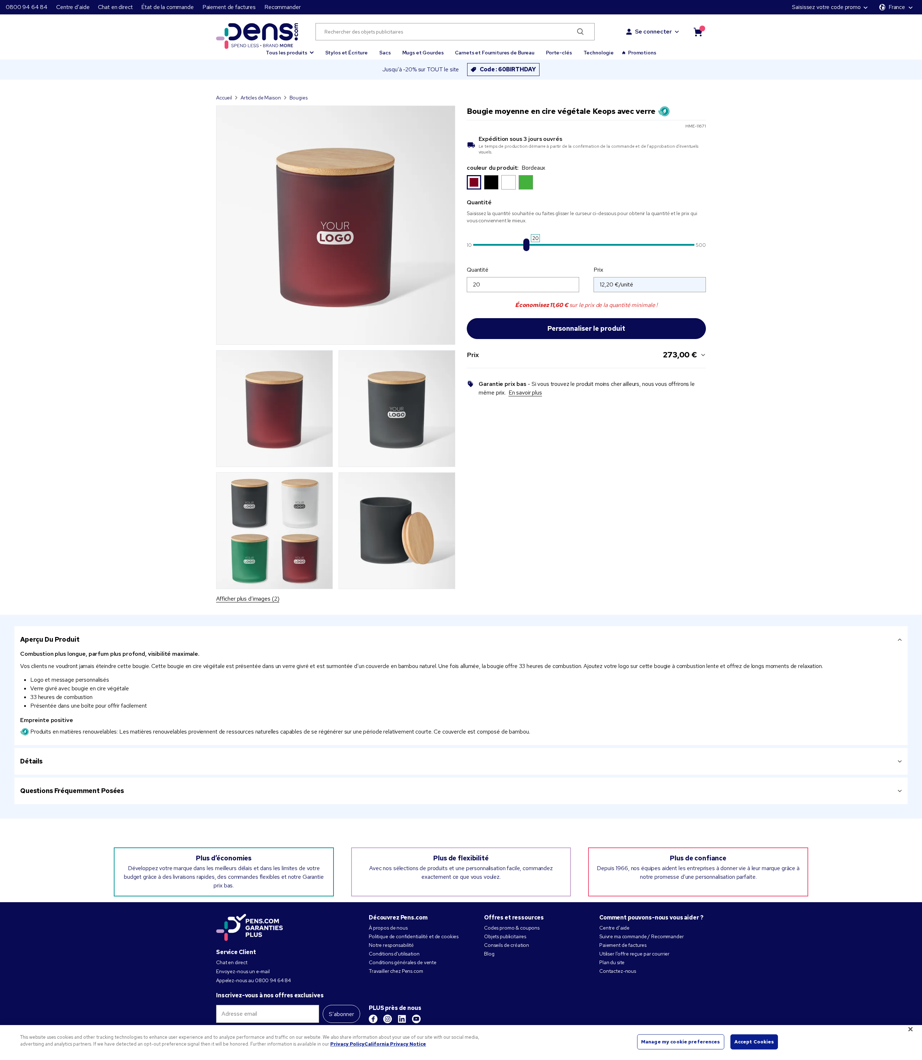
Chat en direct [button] (115, 7)
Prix (598, 269)
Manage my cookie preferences (680, 1042)
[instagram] (387, 1019)
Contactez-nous (617, 971)
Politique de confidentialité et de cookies (413, 936)
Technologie (598, 52)
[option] (474, 182)
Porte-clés (559, 52)
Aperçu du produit (50, 639)
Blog (489, 953)
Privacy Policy (347, 1044)
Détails (31, 761)
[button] (289, 49)
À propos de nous (388, 928)
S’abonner (341, 1014)
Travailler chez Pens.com (396, 971)
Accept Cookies (754, 1042)
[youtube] (416, 1019)
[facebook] (373, 1019)
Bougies (299, 97)
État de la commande (167, 7)
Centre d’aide (72, 7)
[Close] (910, 1029)
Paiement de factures (229, 7)
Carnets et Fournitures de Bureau (494, 52)
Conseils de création (506, 945)
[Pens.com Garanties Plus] (249, 927)
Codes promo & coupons (512, 928)
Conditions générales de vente (403, 962)
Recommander (282, 7)
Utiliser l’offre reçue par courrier (634, 953)
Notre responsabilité (391, 945)
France (897, 7)
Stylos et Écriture (346, 52)
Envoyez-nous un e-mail (243, 971)
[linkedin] (402, 1019)
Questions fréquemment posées (72, 791)
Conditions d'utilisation (394, 953)
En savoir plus (525, 392)
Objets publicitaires (505, 936)
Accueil (224, 97)
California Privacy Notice (395, 1044)
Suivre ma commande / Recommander (641, 936)
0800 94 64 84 (27, 7)
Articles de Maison (261, 97)
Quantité (477, 269)
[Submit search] (580, 32)
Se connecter (653, 31)
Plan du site (612, 962)
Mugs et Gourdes (423, 52)
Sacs (384, 52)
